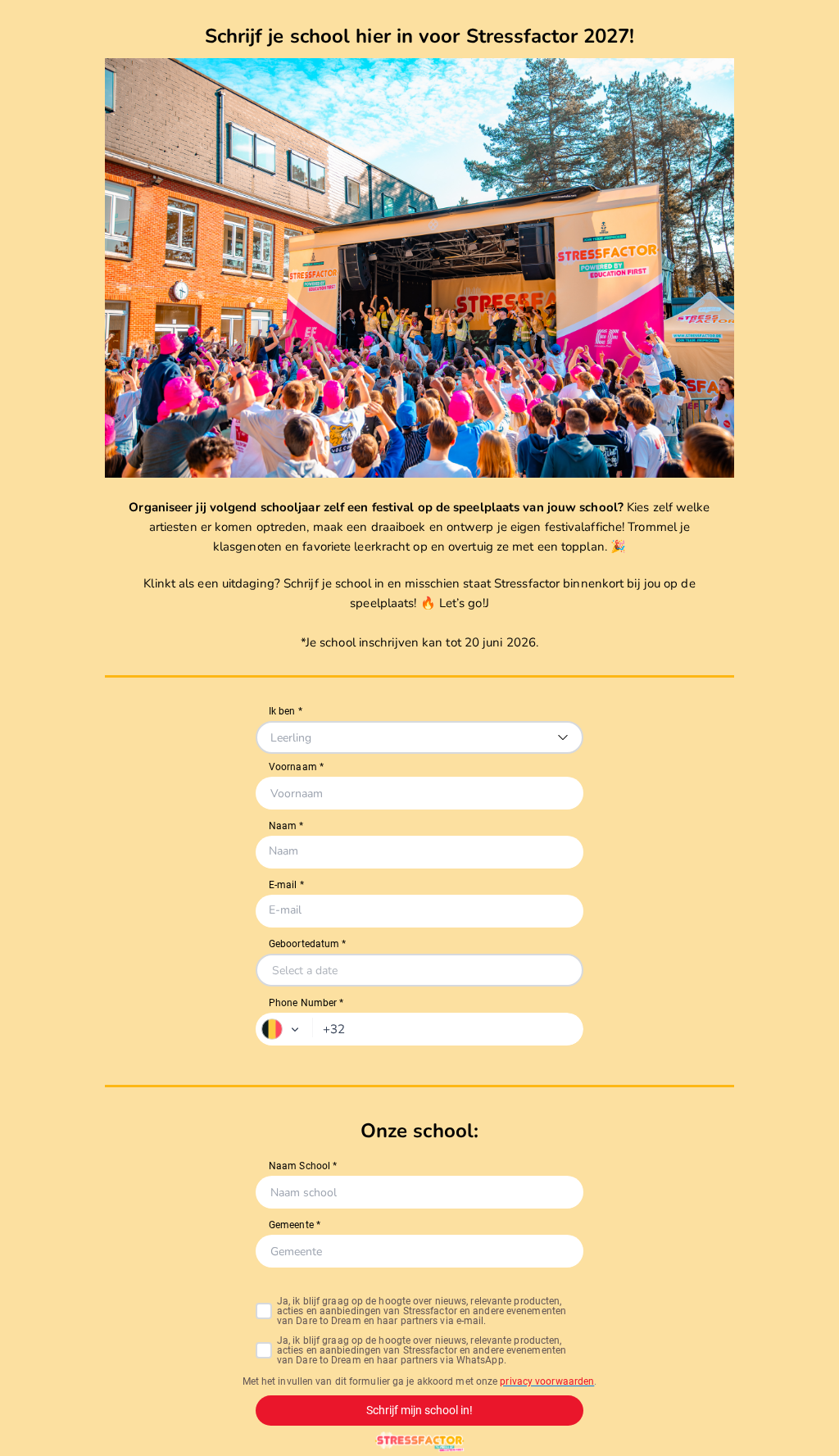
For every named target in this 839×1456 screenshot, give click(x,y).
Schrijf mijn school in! (419, 1410)
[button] (284, 1029)
